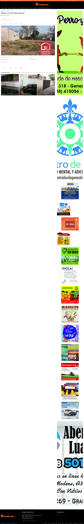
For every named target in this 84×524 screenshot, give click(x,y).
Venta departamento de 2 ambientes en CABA (10, 94)
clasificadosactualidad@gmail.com (18, 0)
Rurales (56, 523)
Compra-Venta (53, 523)
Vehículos (49, 523)
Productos (66, 523)
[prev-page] (1, 96)
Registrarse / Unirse (74, 0)
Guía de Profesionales (75, 523)
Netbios (16, 523)
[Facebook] (78, 0)
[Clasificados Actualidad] (42, 4)
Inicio (43, 523)
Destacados (59, 523)
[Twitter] (81, 0)
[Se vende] (46, 84)
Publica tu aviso (81, 523)
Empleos (63, 523)
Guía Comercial (70, 523)
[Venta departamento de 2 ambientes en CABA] (10, 84)
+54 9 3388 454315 (5, 0)
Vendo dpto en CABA (28, 94)
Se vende (46, 94)
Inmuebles (45, 523)
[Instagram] (79, 0)
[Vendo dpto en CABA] (28, 84)
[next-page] (3, 96)
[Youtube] (82, 0)
